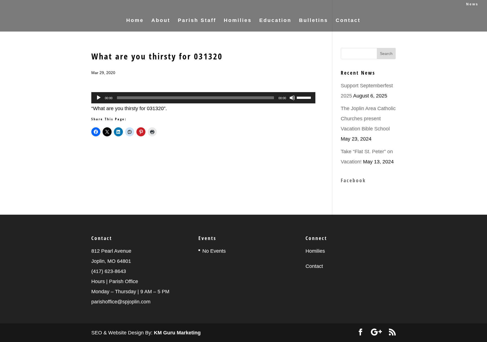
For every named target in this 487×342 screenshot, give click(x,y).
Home (135, 20)
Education (275, 20)
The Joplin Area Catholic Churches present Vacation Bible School (368, 119)
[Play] (98, 98)
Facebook (353, 180)
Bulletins (313, 20)
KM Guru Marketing (177, 333)
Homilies (238, 20)
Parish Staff (197, 20)
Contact (348, 20)
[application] (203, 97)
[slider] (305, 97)
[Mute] (292, 98)
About (160, 20)
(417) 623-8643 (108, 271)
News (472, 4)
